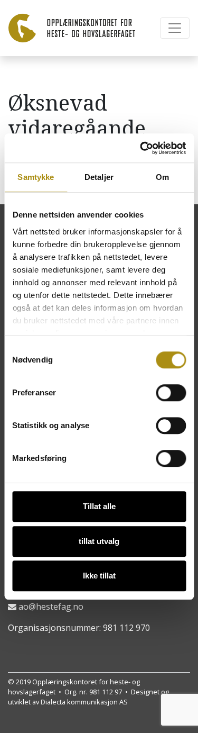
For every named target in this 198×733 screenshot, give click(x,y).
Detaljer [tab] (99, 177)
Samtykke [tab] (35, 177)
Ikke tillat (99, 575)
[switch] (171, 392)
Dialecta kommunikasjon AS (84, 702)
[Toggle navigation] (175, 28)
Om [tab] (162, 177)
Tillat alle (99, 506)
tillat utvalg (99, 541)
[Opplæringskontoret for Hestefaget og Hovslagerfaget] (71, 28)
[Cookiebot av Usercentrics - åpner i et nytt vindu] (141, 148)
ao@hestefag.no (50, 606)
